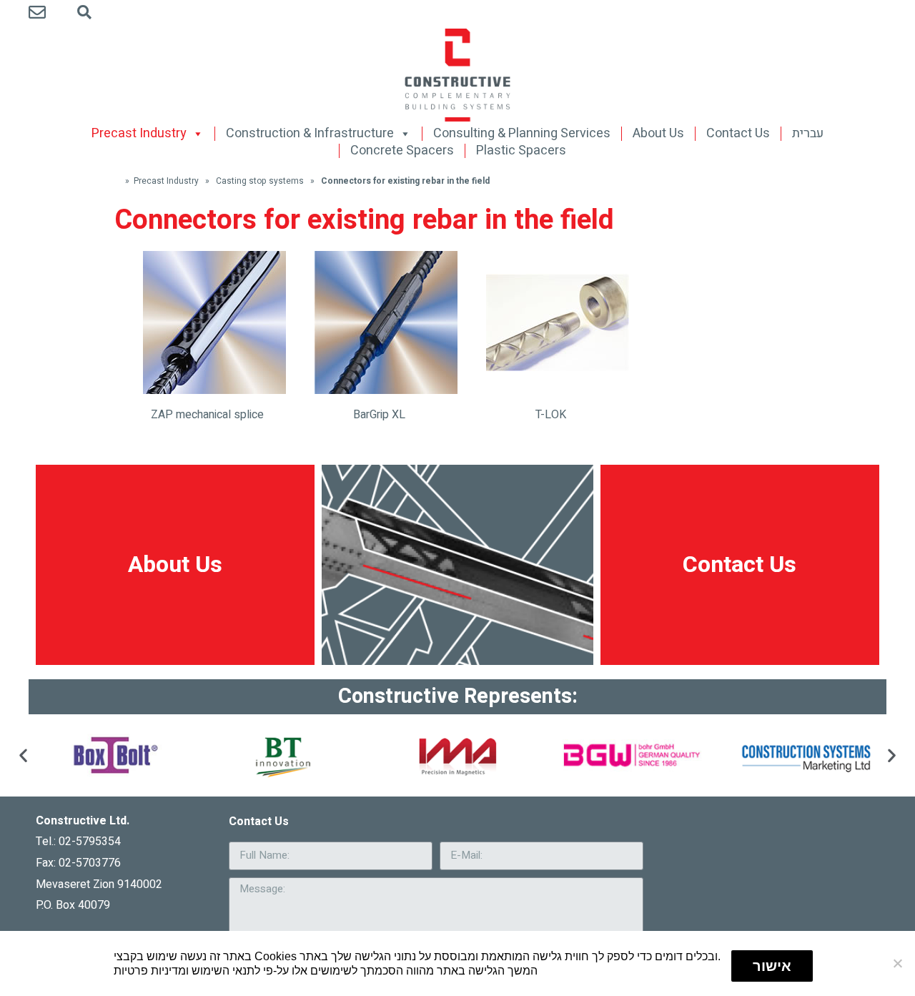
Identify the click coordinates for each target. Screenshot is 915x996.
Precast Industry (139, 134)
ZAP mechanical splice (207, 414)
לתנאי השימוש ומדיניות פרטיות (187, 970)
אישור (772, 966)
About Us (658, 134)
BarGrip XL (379, 414)
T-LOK (550, 414)
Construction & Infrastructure (310, 134)
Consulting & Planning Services (521, 134)
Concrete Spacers (402, 151)
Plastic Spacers (521, 151)
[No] (897, 963)
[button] (23, 755)
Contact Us (738, 134)
